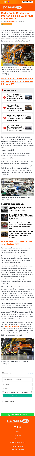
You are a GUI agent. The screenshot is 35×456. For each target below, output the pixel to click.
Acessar (30, 373)
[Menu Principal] (31, 7)
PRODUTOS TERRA (27, 1)
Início (17, 432)
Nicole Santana (10, 21)
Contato (17, 439)
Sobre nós (17, 435)
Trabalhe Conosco (17, 446)
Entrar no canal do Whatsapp (19, 414)
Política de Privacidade (17, 442)
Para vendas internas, (12, 326)
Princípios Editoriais (17, 450)
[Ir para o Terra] (5, 2)
